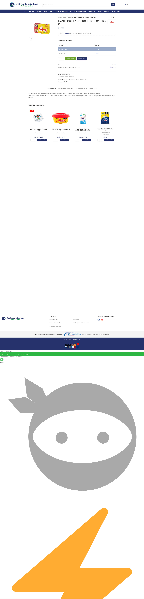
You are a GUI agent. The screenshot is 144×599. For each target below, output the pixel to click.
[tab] (52, 88)
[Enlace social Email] (66, 82)
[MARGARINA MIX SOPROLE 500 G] (61, 118)
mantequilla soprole (76, 79)
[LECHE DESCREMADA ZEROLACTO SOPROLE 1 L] (83, 118)
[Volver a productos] (113, 17)
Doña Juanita (105, 134)
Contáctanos (76, 319)
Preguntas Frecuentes (55, 326)
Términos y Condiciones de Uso (81, 323)
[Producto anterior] (111, 17)
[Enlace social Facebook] (64, 82)
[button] (42, 140)
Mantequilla (67, 79)
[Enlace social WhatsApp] (68, 82)
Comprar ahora (82, 58)
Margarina (84, 79)
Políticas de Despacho (55, 323)
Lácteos (64, 17)
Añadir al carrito (70, 58)
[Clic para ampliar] (31, 39)
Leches (85, 133)
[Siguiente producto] (115, 17)
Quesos (41, 133)
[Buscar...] (113, 4)
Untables (70, 17)
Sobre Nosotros (54, 319)
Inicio (59, 17)
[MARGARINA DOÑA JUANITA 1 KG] (105, 118)
